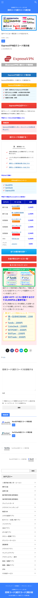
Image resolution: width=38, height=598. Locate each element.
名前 (3, 393)
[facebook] (12, 350)
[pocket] (17, 350)
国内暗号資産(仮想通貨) (10, 495)
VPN (4, 357)
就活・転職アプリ (8, 561)
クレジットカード (8, 503)
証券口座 (5, 491)
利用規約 (17, 586)
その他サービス (7, 573)
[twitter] (7, 350)
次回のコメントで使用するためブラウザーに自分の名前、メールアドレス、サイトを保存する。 (18, 402)
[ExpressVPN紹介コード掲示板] (21, 350)
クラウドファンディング (10, 507)
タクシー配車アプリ (9, 536)
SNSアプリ (6, 528)
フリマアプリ (6, 524)
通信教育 (5, 544)
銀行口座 (5, 487)
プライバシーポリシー (26, 586)
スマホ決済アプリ (8, 516)
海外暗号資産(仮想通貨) (10, 499)
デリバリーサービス (9, 540)
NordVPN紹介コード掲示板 (22, 421)
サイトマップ (9, 586)
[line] (26, 350)
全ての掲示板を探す (18, 251)
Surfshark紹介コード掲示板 (22, 432)
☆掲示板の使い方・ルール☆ (11, 483)
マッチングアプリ (8, 553)
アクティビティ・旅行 (9, 557)
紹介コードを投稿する (18, 137)
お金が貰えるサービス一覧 (18, 258)
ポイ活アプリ (6, 532)
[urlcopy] (30, 350)
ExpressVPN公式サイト (18, 105)
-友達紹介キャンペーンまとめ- (19, 589)
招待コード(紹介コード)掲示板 (19, 10)
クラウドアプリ (7, 549)
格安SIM (5, 511)
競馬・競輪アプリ (8, 565)
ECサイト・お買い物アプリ (11, 520)
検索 (33, 471)
